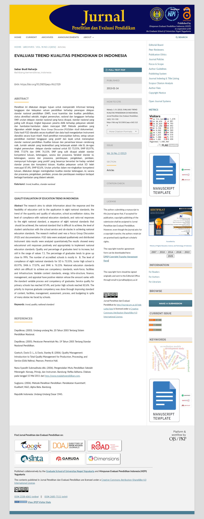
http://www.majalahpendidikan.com (62, 376)
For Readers (154, 272)
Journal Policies (156, 59)
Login (186, 9)
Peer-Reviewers (156, 50)
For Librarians (155, 282)
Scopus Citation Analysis (161, 83)
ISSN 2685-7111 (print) (56, 497)
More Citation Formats (120, 131)
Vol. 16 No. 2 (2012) (46, 47)
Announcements (68, 37)
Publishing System (158, 74)
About (88, 37)
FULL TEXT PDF (116, 70)
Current (31, 37)
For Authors (154, 277)
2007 (154, 252)
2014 (170, 252)
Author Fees (155, 88)
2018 (178, 252)
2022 (187, 252)
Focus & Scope (156, 64)
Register (175, 9)
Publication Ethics (157, 55)
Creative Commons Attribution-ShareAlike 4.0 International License (121, 313)
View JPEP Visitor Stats (39, 502)
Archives (47, 37)
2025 (170, 256)
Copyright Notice (157, 93)
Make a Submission (170, 303)
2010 (162, 252)
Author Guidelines (157, 69)
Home (17, 37)
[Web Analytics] (20, 502)
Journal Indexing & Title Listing (164, 79)
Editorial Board (156, 45)
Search (183, 37)
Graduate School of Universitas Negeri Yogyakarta (70, 471)
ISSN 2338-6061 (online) (26, 497)
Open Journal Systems (160, 101)
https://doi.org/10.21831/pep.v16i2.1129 (40, 84)
